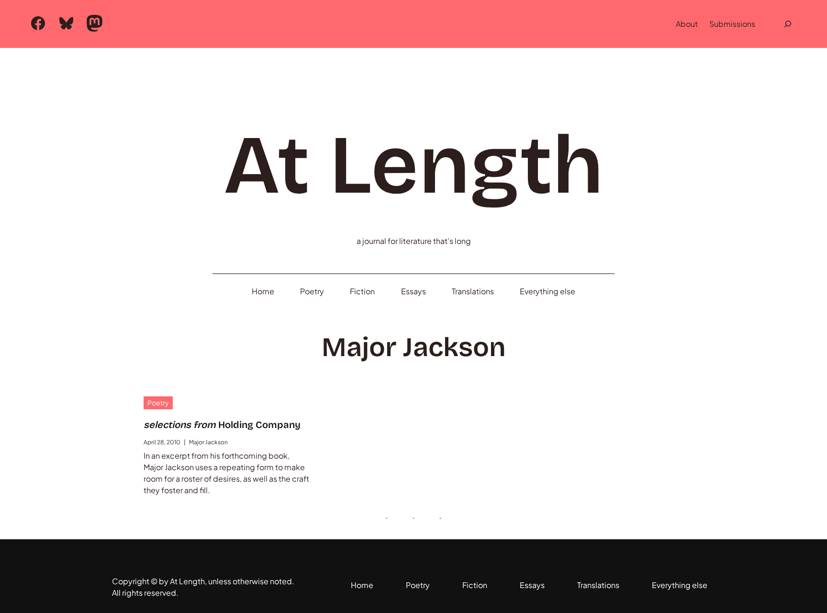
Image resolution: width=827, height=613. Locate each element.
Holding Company (222, 424)
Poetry (158, 402)
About (687, 24)
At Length (413, 165)
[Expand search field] (788, 24)
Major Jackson (208, 442)
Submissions (732, 24)
